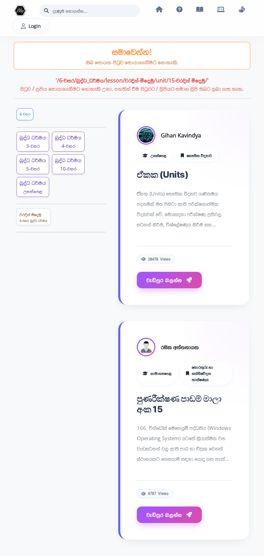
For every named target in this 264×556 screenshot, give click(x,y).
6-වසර (25, 113)
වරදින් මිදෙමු (33, 217)
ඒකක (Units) (162, 174)
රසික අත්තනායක (180, 347)
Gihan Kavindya (181, 135)
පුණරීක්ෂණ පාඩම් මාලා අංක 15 (179, 403)
